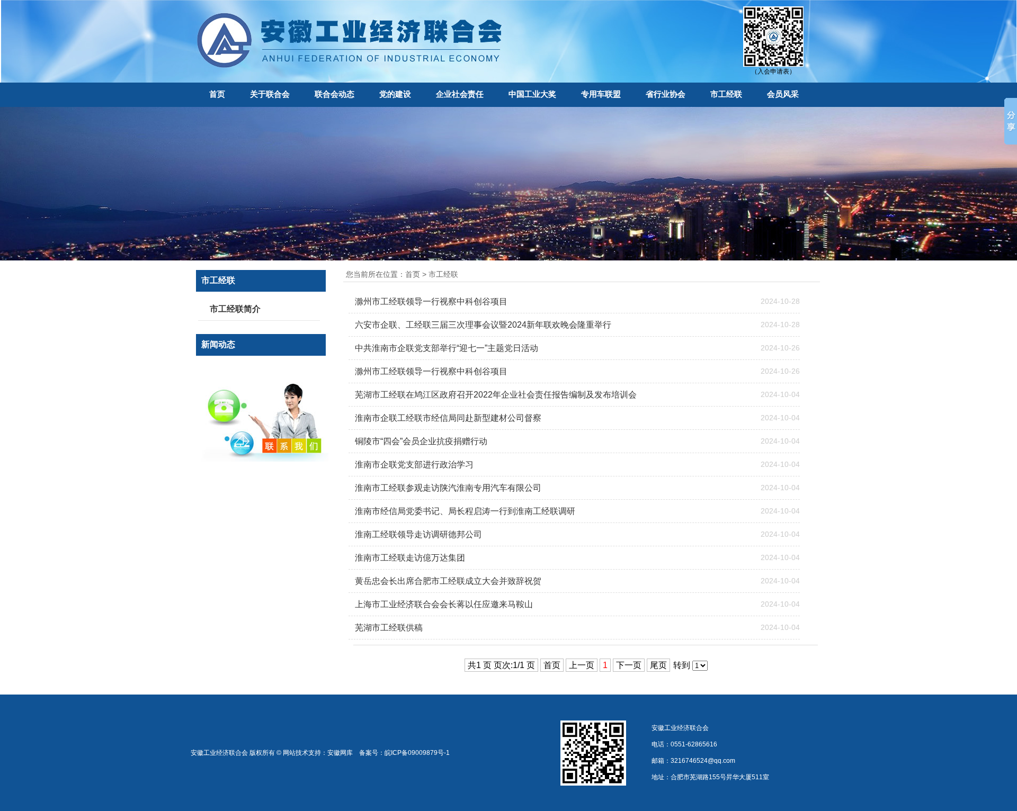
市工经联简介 (235, 308)
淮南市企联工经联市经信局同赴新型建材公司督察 (448, 417)
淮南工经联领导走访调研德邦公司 (418, 534)
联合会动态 (334, 93)
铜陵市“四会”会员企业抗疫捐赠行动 (421, 441)
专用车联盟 (601, 93)
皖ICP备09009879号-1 (417, 752)
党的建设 (395, 93)
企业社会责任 (460, 93)
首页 (217, 93)
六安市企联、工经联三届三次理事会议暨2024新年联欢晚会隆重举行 (483, 324)
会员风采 (783, 93)
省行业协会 (665, 93)
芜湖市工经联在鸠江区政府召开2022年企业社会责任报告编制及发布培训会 (496, 394)
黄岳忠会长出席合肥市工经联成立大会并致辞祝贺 (448, 580)
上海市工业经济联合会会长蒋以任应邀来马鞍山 (444, 604)
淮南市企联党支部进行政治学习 (414, 464)
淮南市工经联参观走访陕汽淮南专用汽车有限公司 (448, 487)
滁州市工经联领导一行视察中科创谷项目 (431, 301)
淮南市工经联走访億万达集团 (410, 557)
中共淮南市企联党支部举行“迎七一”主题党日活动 (446, 348)
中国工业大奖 (532, 93)
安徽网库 (340, 752)
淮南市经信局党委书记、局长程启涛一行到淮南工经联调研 (465, 511)
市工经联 (726, 93)
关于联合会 (270, 93)
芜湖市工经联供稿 (389, 627)
